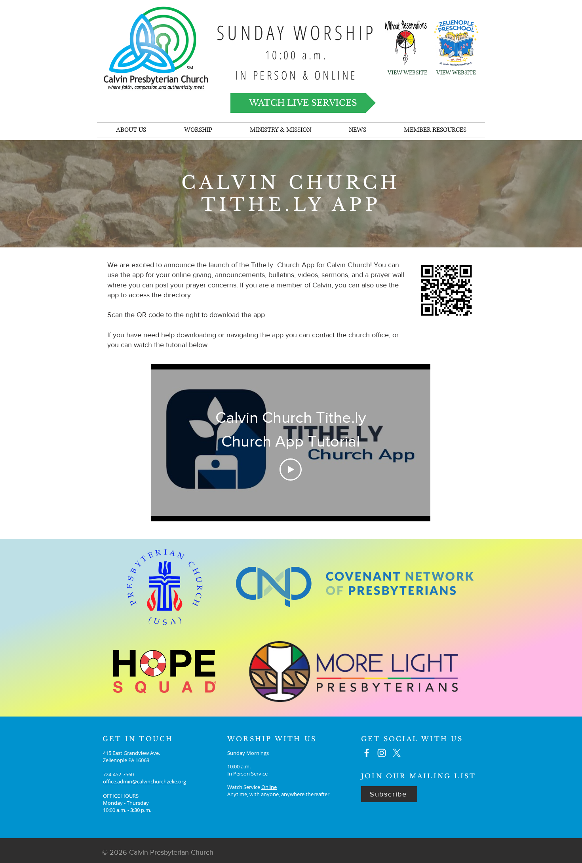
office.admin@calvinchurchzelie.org (144, 781)
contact (323, 335)
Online (269, 787)
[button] (357, 130)
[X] (396, 752)
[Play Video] (291, 469)
